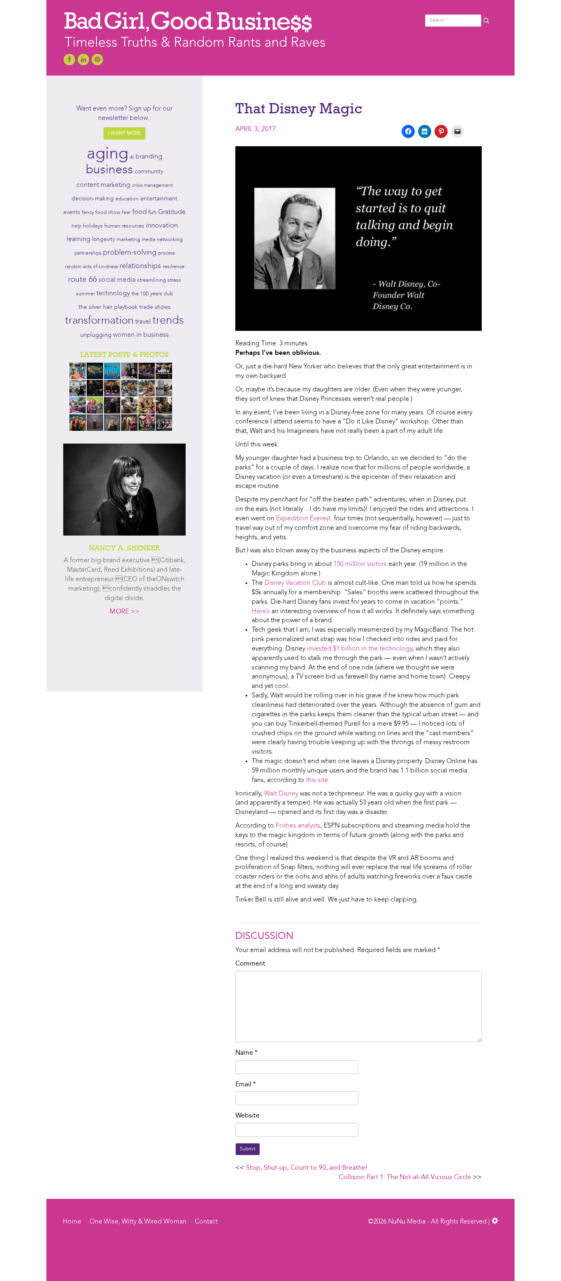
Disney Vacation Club (295, 583)
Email (245, 1084)
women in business (141, 335)
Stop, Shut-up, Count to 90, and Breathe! (306, 1168)
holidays (93, 226)
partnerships (87, 253)
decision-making (92, 199)
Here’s (261, 611)
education (127, 199)
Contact (206, 1222)
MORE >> (125, 612)
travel (143, 322)
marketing (128, 239)
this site (317, 780)
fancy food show (101, 212)
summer (85, 294)
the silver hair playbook (108, 307)
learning (78, 239)
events (71, 212)
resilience (173, 266)
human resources (124, 226)
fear (126, 212)
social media (117, 280)
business (109, 170)
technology (113, 293)
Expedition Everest (303, 518)
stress (174, 280)
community (149, 172)
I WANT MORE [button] (124, 133)
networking (170, 239)
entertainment (158, 199)
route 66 (82, 280)
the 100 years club (152, 294)
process (166, 253)
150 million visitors (360, 564)
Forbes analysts (298, 826)
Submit (247, 1149)
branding (149, 157)
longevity (103, 239)
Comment (250, 964)
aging (107, 154)
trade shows (154, 307)
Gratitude (172, 212)
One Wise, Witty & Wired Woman (138, 1222)
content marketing (103, 185)
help (76, 226)
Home (72, 1222)
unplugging (95, 335)
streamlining (151, 280)
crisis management (152, 185)
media (148, 239)
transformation (99, 320)
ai (132, 157)
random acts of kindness (91, 266)
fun (152, 212)
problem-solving (129, 252)
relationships (140, 266)
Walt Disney (281, 794)
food (139, 212)
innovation (162, 225)
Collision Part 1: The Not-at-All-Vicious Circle (405, 1177)
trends (168, 321)
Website (247, 1116)
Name (246, 1053)
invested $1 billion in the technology (359, 649)
